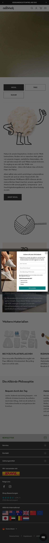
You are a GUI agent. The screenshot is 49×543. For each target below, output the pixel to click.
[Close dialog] (46, 253)
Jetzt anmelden (32, 288)
